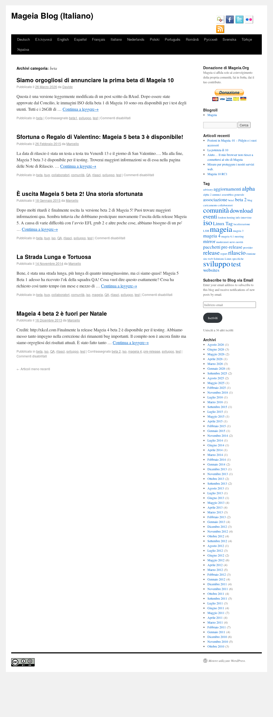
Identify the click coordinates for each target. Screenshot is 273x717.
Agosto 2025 (215, 378)
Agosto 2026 (215, 344)
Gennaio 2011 (216, 632)
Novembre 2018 (217, 392)
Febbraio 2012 (216, 574)
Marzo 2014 (215, 454)
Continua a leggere (81, 109)
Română (192, 39)
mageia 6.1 (227, 236)
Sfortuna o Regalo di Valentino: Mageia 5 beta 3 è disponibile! (100, 137)
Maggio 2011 (215, 613)
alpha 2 (207, 194)
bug (47, 174)
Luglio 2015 (215, 411)
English (63, 39)
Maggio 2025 (215, 383)
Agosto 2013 (215, 488)
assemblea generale (233, 194)
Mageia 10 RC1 (217, 174)
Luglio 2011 (215, 603)
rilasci (96, 174)
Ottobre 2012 (215, 536)
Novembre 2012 (217, 531)
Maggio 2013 (215, 502)
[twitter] (239, 22)
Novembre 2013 (217, 474)
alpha (248, 188)
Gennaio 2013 (216, 522)
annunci (216, 194)
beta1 (73, 118)
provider (248, 247)
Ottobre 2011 (215, 593)
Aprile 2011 (215, 617)
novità (239, 242)
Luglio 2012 (215, 550)
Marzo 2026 (215, 363)
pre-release (151, 351)
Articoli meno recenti (33, 368)
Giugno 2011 (215, 608)
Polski (154, 39)
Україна (23, 49)
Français (98, 39)
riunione (251, 254)
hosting (231, 217)
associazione (215, 199)
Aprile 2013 (215, 507)
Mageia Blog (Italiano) (52, 15)
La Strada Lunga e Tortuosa (54, 257)
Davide (67, 86)
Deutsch (23, 39)
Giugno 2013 (215, 498)
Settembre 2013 (217, 483)
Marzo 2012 (215, 569)
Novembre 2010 (217, 641)
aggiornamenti (227, 189)
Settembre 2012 (217, 541)
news (232, 242)
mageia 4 (135, 351)
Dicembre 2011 (217, 584)
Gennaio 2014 (216, 464)
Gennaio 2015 (216, 430)
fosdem (222, 217)
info (238, 217)
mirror (209, 241)
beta (39, 118)
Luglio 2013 (215, 493)
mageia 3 (238, 231)
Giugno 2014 (215, 445)
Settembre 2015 (217, 407)
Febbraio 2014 (216, 459)
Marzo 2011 (215, 622)
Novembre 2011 (217, 589)
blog (249, 200)
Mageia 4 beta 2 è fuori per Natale (62, 313)
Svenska (229, 39)
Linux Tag (223, 223)
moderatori (222, 242)
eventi (210, 216)
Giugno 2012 (215, 555)
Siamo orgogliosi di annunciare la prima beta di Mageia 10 (95, 80)
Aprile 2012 (215, 565)
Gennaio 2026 (216, 368)
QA (88, 174)
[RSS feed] (220, 32)
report (223, 254)
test (95, 118)
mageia (97, 294)
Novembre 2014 (217, 435)
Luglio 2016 (215, 397)
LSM (206, 231)
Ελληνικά (43, 39)
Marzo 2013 (215, 512)
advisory (208, 189)
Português (172, 39)
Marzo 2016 (215, 402)
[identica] (220, 22)
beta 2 (116, 351)
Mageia (212, 115)
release (211, 252)
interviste (246, 217)
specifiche (238, 259)
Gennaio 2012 (216, 579)
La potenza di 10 (217, 150)
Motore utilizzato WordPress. (227, 660)
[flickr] (249, 22)
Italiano (116, 39)
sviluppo (85, 118)
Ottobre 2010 (215, 646)
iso (53, 238)
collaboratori (60, 174)
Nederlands (135, 39)
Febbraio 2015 (216, 426)
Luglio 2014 (215, 440)
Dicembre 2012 (217, 526)
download (241, 210)
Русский (210, 39)
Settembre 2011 (217, 598)
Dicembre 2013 (217, 469)
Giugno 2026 (215, 349)
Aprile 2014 (215, 450)
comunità (78, 174)
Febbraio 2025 (216, 387)
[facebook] (230, 22)
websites (211, 270)
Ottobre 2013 (215, 478)
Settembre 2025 (217, 373)
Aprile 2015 (215, 421)
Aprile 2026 (215, 359)
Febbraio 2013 (216, 517)
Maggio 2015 (215, 416)
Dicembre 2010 (217, 636)
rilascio (237, 252)
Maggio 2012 (215, 560)
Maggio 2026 (215, 354)
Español (80, 39)
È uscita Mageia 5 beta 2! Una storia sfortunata (80, 193)
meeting (239, 236)
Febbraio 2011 (216, 627)
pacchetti (211, 247)
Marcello (72, 143)
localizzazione (242, 224)
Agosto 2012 (215, 545)
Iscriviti (213, 318)
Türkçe (247, 39)
